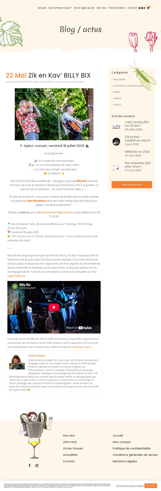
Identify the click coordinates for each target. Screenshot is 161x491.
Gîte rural (69, 442)
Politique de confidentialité (131, 448)
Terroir (117, 104)
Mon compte (122, 442)
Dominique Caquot (81, 346)
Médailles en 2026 (137, 151)
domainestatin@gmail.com (56, 212)
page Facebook (16, 276)
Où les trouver (73, 448)
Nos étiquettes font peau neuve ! (138, 164)
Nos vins (69, 435)
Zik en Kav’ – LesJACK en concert (137, 138)
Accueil (118, 435)
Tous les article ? (132, 184)
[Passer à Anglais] (140, 8)
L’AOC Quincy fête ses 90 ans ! (137, 123)
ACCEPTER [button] (150, 485)
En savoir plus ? (67, 487)
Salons (117, 98)
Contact (69, 461)
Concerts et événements (69, 81)
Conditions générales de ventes (135, 455)
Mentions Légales (125, 461)
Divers (117, 92)
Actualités (46, 81)
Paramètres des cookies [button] (130, 485)
